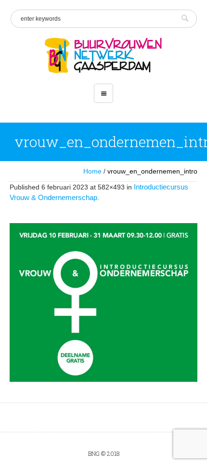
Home (92, 171)
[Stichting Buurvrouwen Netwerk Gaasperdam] (104, 56)
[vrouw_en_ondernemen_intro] (103, 302)
